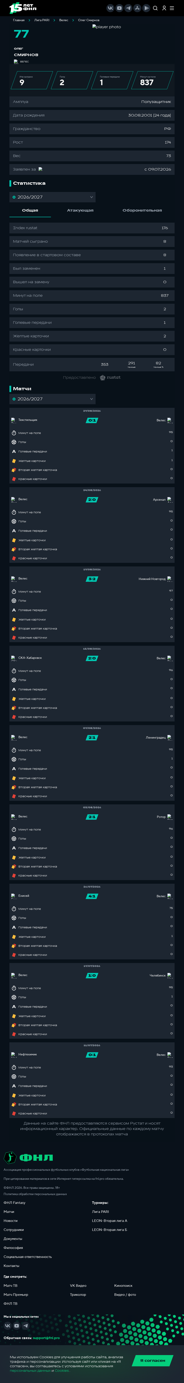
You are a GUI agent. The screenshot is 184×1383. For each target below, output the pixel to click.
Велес (63, 20)
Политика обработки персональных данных (35, 1194)
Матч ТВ (11, 1285)
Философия (13, 1248)
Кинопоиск (123, 1285)
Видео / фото (125, 1294)
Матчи (9, 1212)
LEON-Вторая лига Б (109, 1230)
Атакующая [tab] (80, 210)
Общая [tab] (30, 210)
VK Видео (78, 1285)
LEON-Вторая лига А (109, 1221)
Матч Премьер (16, 1294)
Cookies (62, 1371)
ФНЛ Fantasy (14, 1202)
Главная (18, 20)
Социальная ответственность (28, 1257)
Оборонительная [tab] (142, 210)
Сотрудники (14, 1230)
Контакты (11, 1266)
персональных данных (30, 1371)
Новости (11, 1221)
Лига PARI (41, 20)
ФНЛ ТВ (11, 1303)
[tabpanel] (92, 297)
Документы (13, 1239)
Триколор (78, 1294)
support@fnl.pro (46, 1338)
